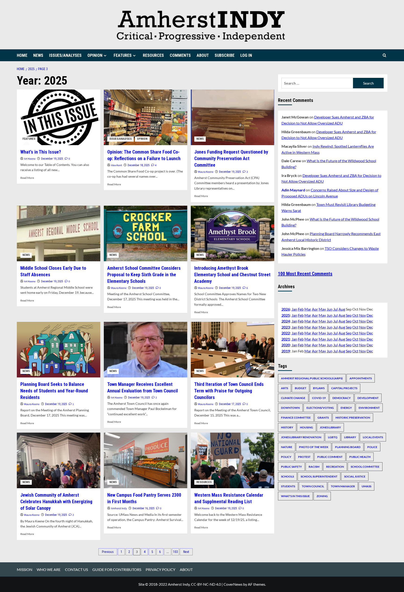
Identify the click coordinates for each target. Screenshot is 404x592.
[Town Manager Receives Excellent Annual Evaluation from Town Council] (145, 349)
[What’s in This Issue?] (58, 117)
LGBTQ (332, 437)
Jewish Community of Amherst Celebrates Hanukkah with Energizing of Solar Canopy (56, 501)
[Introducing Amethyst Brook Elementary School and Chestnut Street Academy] (232, 233)
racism (314, 466)
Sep (349, 315)
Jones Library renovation (301, 437)
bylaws (319, 388)
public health (360, 456)
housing (306, 427)
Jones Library (330, 427)
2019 (285, 351)
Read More (27, 177)
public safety (291, 466)
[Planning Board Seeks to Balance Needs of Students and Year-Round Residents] (58, 349)
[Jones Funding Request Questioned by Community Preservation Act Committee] (232, 117)
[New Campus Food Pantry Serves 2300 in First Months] (145, 460)
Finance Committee (296, 417)
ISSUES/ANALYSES (65, 55)
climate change (293, 397)
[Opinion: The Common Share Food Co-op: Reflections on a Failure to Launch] (145, 117)
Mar (307, 309)
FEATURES (123, 55)
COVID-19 (319, 397)
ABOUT (203, 55)
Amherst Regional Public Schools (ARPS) (312, 378)
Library (350, 437)
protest (304, 456)
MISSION (24, 569)
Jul (335, 309)
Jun (329, 309)
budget (300, 388)
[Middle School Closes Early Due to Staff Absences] (58, 233)
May (322, 309)
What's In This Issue (295, 496)
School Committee (365, 466)
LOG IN (246, 55)
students (288, 486)
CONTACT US (76, 569)
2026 (285, 309)
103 (175, 552)
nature (286, 446)
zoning (322, 496)
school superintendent (319, 476)
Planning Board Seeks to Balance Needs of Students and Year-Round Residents (54, 390)
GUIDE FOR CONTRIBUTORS (116, 569)
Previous (108, 552)
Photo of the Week (313, 446)
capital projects (344, 388)
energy (346, 407)
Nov (362, 315)
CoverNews (233, 584)
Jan (294, 309)
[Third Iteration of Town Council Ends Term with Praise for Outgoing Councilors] (232, 349)
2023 (285, 327)
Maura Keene (205, 172)
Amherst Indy (119, 508)
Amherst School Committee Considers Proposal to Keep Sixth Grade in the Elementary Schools (144, 274)
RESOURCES (153, 55)
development (368, 397)
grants (323, 417)
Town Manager (343, 486)
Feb (301, 309)
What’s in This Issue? (40, 152)
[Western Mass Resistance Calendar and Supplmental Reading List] (232, 460)
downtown (290, 407)
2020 (285, 345)
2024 (285, 321)
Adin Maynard (293, 189)
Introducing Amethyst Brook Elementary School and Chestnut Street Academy (232, 274)
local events (373, 437)
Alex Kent (116, 165)
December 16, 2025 (144, 508)
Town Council (313, 486)
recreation (335, 466)
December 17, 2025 (230, 404)
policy (286, 456)
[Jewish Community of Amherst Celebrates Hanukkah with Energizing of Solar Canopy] (58, 460)
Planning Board (348, 446)
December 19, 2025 (52, 158)
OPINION (94, 55)
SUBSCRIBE (224, 55)
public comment (330, 456)
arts (284, 388)
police (372, 446)
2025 (285, 315)
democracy (341, 397)
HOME (22, 55)
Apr (315, 309)
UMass (366, 486)
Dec (370, 315)
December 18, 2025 (139, 165)
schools (287, 476)
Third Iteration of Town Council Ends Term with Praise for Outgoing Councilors (229, 390)
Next (186, 552)
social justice (354, 476)
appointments (361, 378)
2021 (285, 339)
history (287, 427)
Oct (355, 315)
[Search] (384, 55)
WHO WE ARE (49, 569)
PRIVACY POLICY (160, 569)
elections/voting (320, 407)
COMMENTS (180, 55)
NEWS (38, 55)
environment (369, 407)
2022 (285, 333)
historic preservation (352, 417)
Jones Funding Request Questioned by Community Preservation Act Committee (231, 158)
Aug (342, 309)
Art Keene (30, 159)
